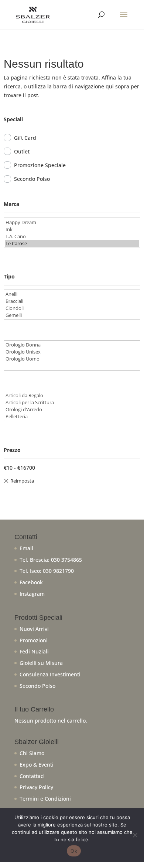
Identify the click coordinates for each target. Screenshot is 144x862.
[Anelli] (72, 294)
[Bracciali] (72, 301)
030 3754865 (66, 559)
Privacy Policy (36, 787)
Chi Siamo (32, 753)
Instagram (32, 593)
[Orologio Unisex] (72, 351)
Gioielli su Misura (41, 662)
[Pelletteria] (72, 416)
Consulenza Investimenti (50, 674)
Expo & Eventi (37, 764)
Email (26, 548)
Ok (74, 851)
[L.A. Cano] (72, 236)
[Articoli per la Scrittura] (72, 402)
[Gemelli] (72, 315)
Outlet (22, 151)
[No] (134, 835)
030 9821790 (58, 570)
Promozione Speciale (40, 165)
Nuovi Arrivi (34, 628)
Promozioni (34, 640)
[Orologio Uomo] (72, 358)
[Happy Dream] (72, 222)
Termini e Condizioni (45, 798)
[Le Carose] (72, 243)
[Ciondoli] (72, 308)
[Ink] (72, 229)
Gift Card (25, 137)
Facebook (31, 582)
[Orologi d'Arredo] (72, 409)
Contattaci (32, 776)
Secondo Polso (32, 178)
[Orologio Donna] (72, 344)
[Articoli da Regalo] (72, 395)
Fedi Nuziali (34, 651)
